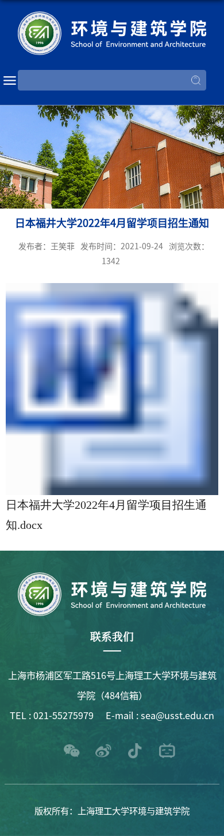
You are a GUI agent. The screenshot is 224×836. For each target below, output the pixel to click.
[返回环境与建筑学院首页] (112, 33)
